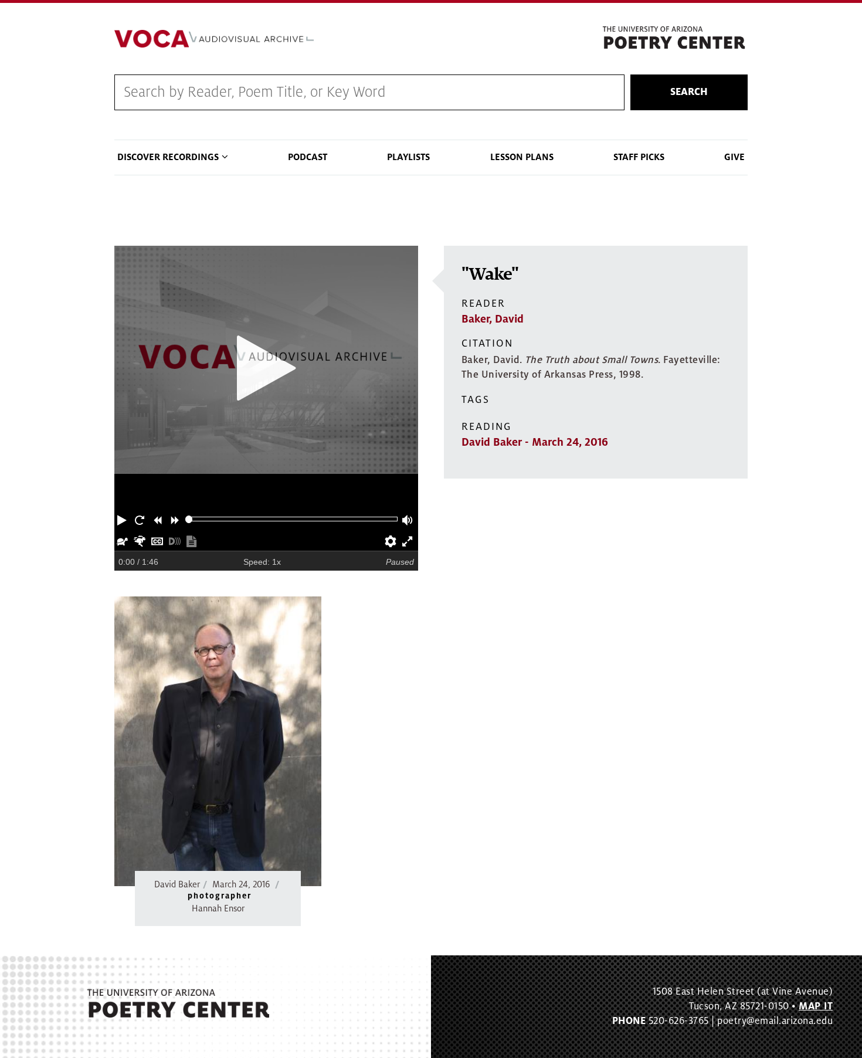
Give (734, 157)
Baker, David (492, 319)
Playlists (408, 157)
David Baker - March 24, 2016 (534, 442)
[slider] (189, 519)
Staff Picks (638, 157)
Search (689, 92)
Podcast (307, 157)
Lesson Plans (522, 157)
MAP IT (816, 1006)
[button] (123, 519)
